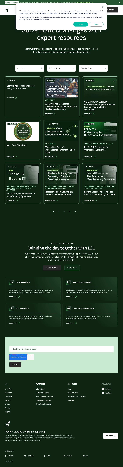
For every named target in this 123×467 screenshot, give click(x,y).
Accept (81, 24)
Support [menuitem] (7, 412)
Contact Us (110, 10)
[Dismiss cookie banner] (103, 7)
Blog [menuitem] (69, 389)
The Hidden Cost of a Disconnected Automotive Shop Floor (60, 150)
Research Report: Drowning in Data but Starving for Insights (59, 193)
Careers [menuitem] (7, 404)
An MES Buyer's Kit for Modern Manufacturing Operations (20, 195)
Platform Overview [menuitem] (42, 393)
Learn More (50, 200)
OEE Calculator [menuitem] (72, 393)
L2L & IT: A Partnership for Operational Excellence (96, 148)
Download (49, 157)
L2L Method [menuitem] (40, 389)
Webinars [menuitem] (70, 400)
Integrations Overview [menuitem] (43, 400)
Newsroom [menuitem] (8, 393)
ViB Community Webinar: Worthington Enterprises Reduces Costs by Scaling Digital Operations (99, 106)
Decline (96, 24)
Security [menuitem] (7, 408)
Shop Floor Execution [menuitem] (43, 404)
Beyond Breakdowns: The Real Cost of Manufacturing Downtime (99, 193)
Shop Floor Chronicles (16, 145)
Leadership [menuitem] (8, 397)
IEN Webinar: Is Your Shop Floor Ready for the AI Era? (20, 87)
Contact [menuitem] (7, 400)
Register (10, 98)
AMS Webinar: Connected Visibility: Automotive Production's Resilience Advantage (61, 106)
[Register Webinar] (61, 2)
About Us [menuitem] (8, 389)
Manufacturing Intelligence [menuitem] (45, 397)
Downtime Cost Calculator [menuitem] (76, 397)
